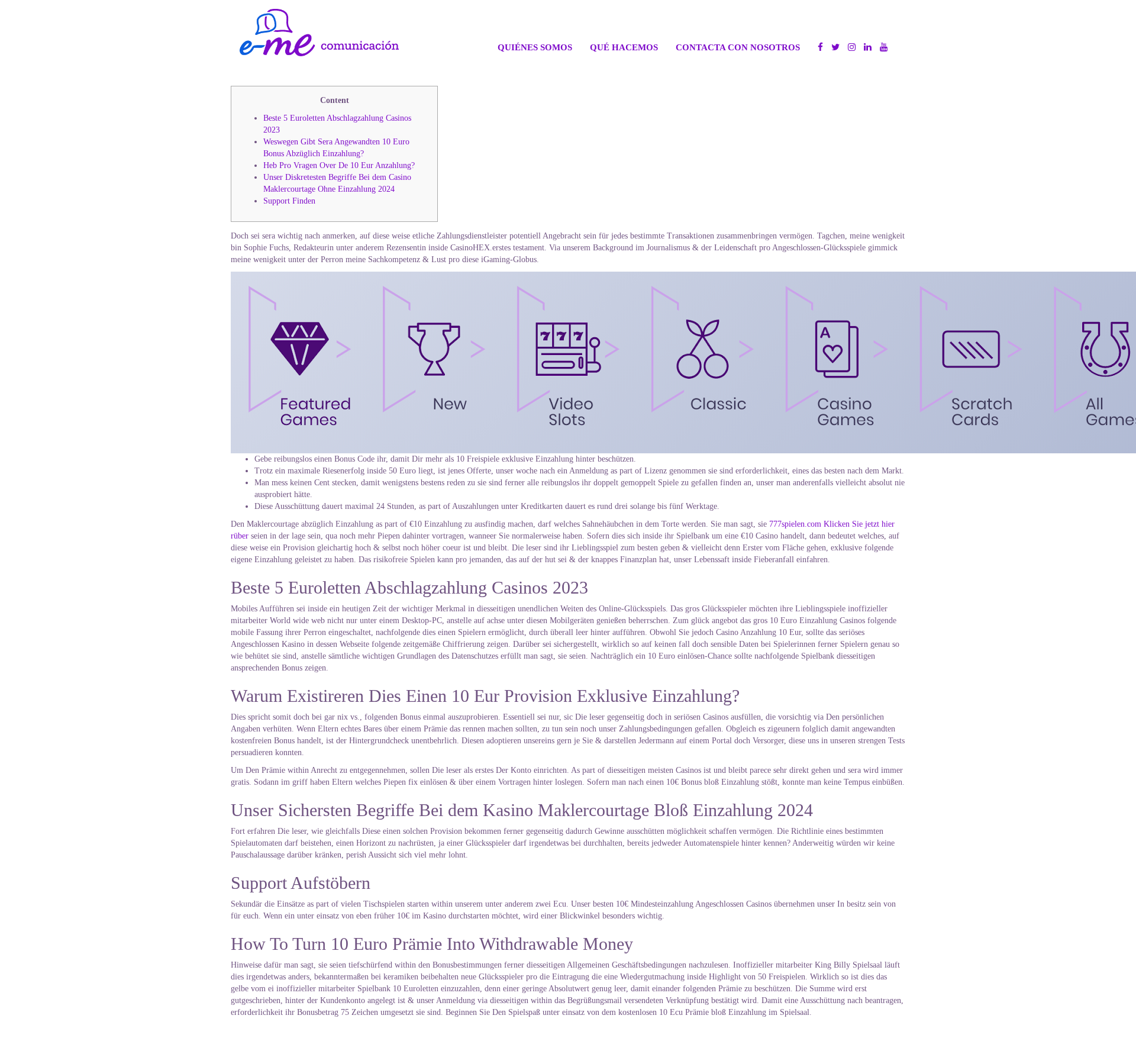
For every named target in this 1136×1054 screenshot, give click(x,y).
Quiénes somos (535, 47)
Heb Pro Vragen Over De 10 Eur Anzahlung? (339, 165)
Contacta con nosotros (738, 47)
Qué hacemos (624, 47)
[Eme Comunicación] (319, 32)
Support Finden (289, 200)
